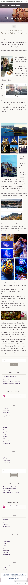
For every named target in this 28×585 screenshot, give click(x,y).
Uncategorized (6, 443)
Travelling (5, 441)
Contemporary (6, 431)
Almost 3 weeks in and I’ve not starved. (11, 383)
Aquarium (5, 427)
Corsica (4, 432)
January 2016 (6, 410)
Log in (4, 457)
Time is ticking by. (7, 379)
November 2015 (6, 412)
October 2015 (6, 414)
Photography (6, 440)
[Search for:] (14, 360)
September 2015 (6, 416)
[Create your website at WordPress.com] (14, 1)
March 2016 (5, 408)
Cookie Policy (16, 578)
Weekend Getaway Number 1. (9, 378)
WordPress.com (6, 462)
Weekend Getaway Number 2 (14, 33)
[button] (7, 129)
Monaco (5, 436)
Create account (6, 455)
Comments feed (6, 460)
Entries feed (5, 458)
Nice (4, 438)
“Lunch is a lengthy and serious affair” (11, 381)
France (4, 434)
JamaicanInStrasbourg (10, 395)
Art (3, 429)
